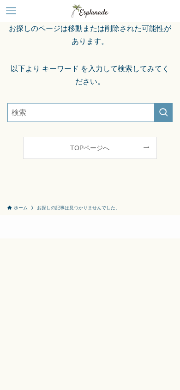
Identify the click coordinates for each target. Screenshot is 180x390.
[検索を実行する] (163, 112)
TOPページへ (89, 148)
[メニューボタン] (11, 11)
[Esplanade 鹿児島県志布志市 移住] (90, 11)
